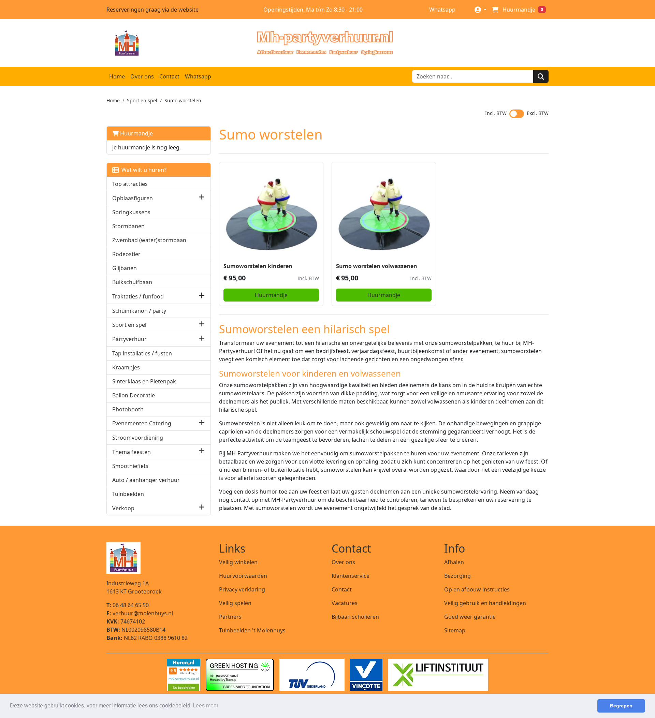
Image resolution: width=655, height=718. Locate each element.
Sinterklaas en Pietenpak (144, 381)
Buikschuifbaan (132, 282)
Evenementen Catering (141, 423)
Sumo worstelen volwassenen (376, 266)
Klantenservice (350, 576)
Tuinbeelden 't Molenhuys (252, 630)
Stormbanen (128, 226)
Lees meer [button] (205, 705)
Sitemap (454, 630)
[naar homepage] (324, 43)
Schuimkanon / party (139, 310)
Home (117, 76)
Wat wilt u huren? (142, 170)
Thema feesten (131, 452)
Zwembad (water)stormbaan (149, 240)
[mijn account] (480, 9)
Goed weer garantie (470, 616)
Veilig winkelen (238, 562)
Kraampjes (126, 367)
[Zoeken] (541, 76)
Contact (169, 76)
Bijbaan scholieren (355, 616)
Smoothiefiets (130, 466)
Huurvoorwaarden (243, 576)
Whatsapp (441, 9)
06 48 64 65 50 (127, 605)
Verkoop (123, 508)
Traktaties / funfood (138, 296)
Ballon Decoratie (133, 395)
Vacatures (345, 603)
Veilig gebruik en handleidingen (485, 603)
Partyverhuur (129, 339)
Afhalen (454, 562)
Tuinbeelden (128, 494)
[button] (202, 198)
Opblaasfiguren (132, 198)
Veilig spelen (235, 603)
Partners (230, 616)
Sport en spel (142, 100)
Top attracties (130, 184)
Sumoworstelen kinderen (257, 266)
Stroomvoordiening (137, 437)
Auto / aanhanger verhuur (146, 480)
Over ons (142, 76)
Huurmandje (136, 133)
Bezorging (457, 576)
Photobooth (128, 409)
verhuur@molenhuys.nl (139, 613)
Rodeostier (126, 254)
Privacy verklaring (242, 589)
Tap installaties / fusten (142, 353)
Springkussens (131, 212)
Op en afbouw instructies (477, 589)
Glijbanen (124, 268)
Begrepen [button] (621, 705)
